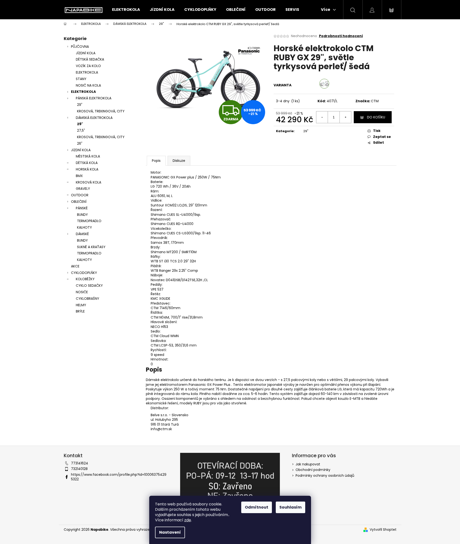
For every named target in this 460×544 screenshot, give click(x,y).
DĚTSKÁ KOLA (87, 162)
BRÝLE (80, 311)
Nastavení (170, 532)
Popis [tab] (156, 160)
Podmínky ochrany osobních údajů (325, 475)
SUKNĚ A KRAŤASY (91, 247)
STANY (81, 78)
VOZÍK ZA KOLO (88, 65)
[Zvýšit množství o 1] (345, 117)
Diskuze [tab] (179, 160)
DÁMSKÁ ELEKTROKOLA (94, 117)
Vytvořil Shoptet (383, 529)
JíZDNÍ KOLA (81, 150)
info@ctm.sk (161, 429)
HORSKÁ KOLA (87, 169)
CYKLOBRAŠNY (87, 298)
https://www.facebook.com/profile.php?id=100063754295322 (118, 477)
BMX (79, 175)
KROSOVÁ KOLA (88, 182)
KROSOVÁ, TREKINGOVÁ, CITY (101, 111)
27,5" (81, 130)
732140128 (79, 468)
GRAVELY (83, 188)
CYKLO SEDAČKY (89, 285)
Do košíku (376, 117)
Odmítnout (256, 507)
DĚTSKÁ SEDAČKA (90, 59)
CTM (375, 101)
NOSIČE (82, 292)
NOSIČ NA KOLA (88, 85)
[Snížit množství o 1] (322, 117)
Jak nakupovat (308, 464)
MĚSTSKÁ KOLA (88, 156)
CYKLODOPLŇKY (84, 272)
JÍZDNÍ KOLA (85, 53)
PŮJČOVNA (80, 46)
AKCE (75, 266)
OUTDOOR (79, 195)
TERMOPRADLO (89, 220)
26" (79, 143)
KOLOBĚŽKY (85, 279)
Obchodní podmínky (313, 469)
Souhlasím (290, 507)
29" (79, 104)
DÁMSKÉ (82, 233)
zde (187, 520)
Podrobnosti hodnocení (341, 36)
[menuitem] (126, 9)
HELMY (81, 305)
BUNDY (82, 214)
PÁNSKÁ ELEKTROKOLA (93, 98)
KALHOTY (84, 227)
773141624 (79, 463)
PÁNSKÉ (82, 208)
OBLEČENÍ (78, 201)
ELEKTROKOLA (87, 72)
